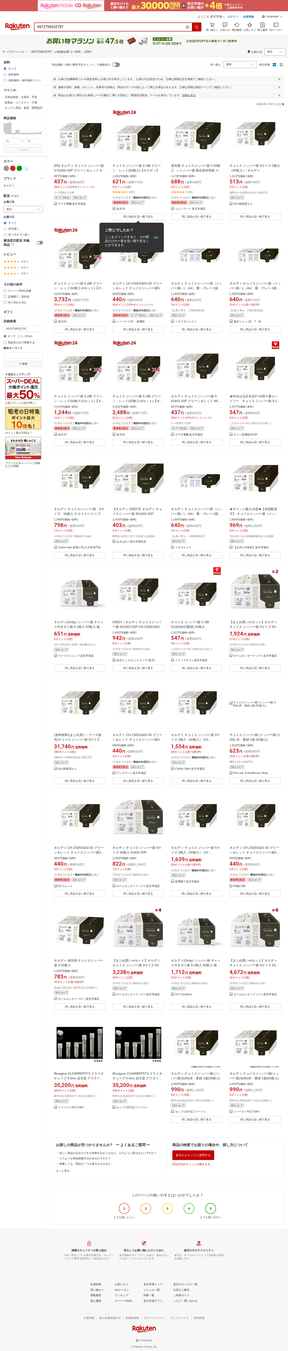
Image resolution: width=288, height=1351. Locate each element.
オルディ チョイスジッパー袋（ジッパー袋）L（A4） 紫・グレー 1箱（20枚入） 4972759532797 (196, 288)
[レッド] (13, 168)
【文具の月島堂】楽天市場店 (251, 547)
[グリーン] (19, 168)
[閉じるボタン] (279, 79)
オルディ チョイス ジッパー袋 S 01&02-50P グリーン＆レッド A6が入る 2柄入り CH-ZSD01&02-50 (196, 400)
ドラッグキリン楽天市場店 (191, 660)
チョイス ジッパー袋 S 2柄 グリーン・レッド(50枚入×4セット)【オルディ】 (137, 400)
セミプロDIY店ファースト (132, 1107)
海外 (16, 196)
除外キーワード (13, 348)
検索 (24, 149)
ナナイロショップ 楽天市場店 (76, 655)
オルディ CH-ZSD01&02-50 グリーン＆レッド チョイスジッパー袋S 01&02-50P (137, 288)
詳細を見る (189, 95)
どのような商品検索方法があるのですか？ (85, 1158)
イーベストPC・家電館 (131, 321)
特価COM (239, 886)
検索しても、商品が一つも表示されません (85, 1163)
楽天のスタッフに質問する (193, 1155)
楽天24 (121, 208)
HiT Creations (183, 994)
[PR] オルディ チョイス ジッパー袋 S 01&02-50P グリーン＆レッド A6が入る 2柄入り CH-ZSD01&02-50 (79, 170)
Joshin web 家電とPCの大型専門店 (79, 547)
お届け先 (9, 201)
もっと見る (63, 1170)
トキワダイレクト (186, 321)
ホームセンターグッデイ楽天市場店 (255, 655)
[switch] (40, 242)
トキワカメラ (183, 547)
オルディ (9, 185)
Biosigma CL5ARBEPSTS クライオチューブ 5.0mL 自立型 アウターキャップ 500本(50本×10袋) (79, 1078)
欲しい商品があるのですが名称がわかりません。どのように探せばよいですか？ (108, 1153)
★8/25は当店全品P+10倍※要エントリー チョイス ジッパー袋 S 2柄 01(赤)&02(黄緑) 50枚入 (255, 400)
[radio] (5, 68)
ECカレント (65, 886)
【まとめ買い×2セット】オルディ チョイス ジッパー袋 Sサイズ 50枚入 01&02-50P (254, 626)
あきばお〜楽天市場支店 (131, 541)
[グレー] (6, 168)
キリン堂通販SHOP (245, 434)
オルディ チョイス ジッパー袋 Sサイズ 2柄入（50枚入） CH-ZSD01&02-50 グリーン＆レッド (195, 739)
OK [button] (156, 237)
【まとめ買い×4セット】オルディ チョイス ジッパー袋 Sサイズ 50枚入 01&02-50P (137, 965)
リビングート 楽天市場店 (190, 208)
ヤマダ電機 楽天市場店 (72, 203)
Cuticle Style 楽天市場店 (190, 768)
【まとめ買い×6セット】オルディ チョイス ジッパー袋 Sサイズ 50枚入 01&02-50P (254, 965)
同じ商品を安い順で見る (138, 216)
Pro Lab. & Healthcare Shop (251, 773)
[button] (272, 17)
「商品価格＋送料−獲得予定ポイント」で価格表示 (79, 64)
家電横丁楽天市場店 (187, 881)
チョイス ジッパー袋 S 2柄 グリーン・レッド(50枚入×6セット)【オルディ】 (79, 288)
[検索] (196, 26)
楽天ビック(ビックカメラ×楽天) (136, 660)
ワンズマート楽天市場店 (131, 773)
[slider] (3, 134)
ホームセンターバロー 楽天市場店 (78, 999)
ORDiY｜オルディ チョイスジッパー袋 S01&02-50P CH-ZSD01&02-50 (136, 626)
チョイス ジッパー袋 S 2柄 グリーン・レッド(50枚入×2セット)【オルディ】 (79, 400)
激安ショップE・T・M (247, 321)
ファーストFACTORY (71, 1107)
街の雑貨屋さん (243, 203)
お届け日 (9, 217)
